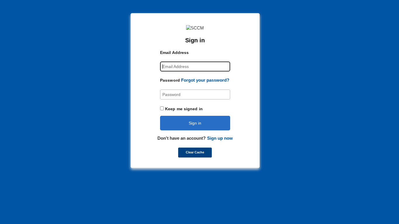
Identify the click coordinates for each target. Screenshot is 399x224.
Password (170, 80)
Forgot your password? (205, 80)
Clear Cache (195, 152)
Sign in (195, 123)
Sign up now (220, 138)
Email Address (174, 52)
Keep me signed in (184, 108)
